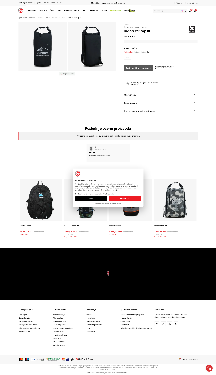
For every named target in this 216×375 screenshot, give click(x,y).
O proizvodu (130, 94)
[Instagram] (163, 324)
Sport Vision (22, 17)
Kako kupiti (22, 314)
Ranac (22, 223)
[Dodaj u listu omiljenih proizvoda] (59, 218)
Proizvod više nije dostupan (138, 68)
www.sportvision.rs (98, 373)
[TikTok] (176, 324)
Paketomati (125, 325)
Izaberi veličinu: (131, 48)
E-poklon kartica (126, 318)
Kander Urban (25, 226)
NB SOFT (112, 373)
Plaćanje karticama (25, 321)
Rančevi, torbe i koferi (52, 17)
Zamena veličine (58, 331)
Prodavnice (91, 331)
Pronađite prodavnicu (94, 325)
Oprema (40, 17)
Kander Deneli (115, 226)
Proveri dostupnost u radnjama (139, 111)
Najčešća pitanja (58, 345)
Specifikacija (130, 103)
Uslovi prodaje (57, 318)
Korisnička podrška (59, 325)
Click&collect (125, 321)
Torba (64, 17)
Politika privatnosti (59, 321)
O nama (89, 314)
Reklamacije (56, 338)
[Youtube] (169, 324)
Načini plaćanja (24, 318)
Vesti (88, 328)
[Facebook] (157, 324)
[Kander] (192, 29)
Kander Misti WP (160, 226)
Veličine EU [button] (128, 52)
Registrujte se (192, 3)
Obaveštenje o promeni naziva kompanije (108, 3)
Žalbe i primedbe (58, 342)
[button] (37, 10)
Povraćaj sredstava (59, 335)
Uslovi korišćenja (58, 314)
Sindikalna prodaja (93, 321)
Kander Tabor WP (71, 226)
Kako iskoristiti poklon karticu (29, 328)
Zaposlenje (91, 318)
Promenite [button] (193, 359)
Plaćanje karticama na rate (28, 325)
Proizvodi (32, 17)
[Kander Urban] (41, 200)
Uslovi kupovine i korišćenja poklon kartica (136, 328)
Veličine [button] (136, 52)
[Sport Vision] (20, 10)
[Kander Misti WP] (175, 200)
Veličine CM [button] (145, 52)
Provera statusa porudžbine (62, 328)
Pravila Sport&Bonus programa (132, 314)
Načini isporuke (24, 331)
